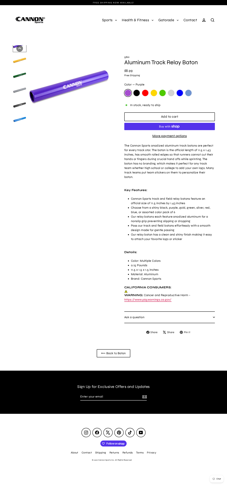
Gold (154, 93)
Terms (140, 452)
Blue (179, 93)
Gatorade (166, 20)
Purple (128, 93)
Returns (114, 452)
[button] (19, 48)
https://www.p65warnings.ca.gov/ (147, 299)
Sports (108, 20)
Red (145, 93)
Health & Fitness (136, 20)
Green (162, 93)
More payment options (169, 136)
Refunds (127, 452)
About (74, 452)
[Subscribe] (144, 397)
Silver (171, 93)
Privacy (151, 452)
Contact (190, 20)
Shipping (100, 452)
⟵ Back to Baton (113, 353)
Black (136, 93)
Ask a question (134, 317)
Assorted (188, 93)
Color (134, 84)
